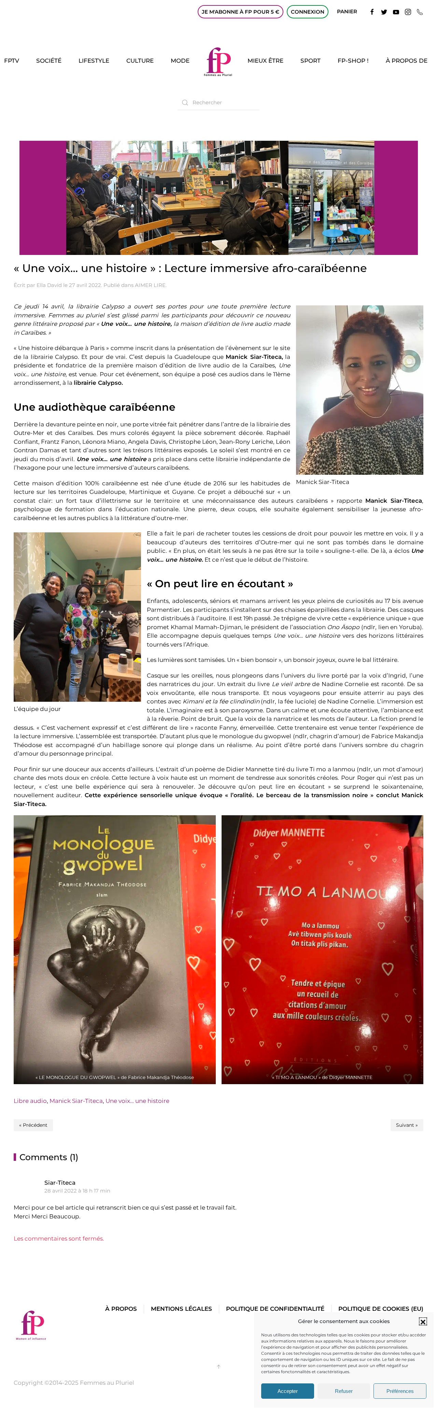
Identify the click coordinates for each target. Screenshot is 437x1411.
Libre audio (30, 1100)
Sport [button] (310, 60)
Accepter (288, 1391)
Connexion (307, 12)
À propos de (406, 60)
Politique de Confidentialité (275, 1308)
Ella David (49, 285)
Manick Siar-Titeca (76, 1100)
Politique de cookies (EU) (380, 1308)
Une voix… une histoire (137, 1100)
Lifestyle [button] (94, 60)
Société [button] (48, 60)
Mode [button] (180, 60)
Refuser (344, 1391)
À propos (121, 1308)
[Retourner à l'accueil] (218, 61)
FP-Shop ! (353, 60)
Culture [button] (140, 60)
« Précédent (33, 1125)
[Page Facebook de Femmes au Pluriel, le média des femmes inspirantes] (372, 11)
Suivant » (407, 1125)
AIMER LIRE (150, 285)
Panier (347, 11)
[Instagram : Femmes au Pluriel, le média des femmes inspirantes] (408, 11)
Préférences (400, 1391)
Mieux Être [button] (265, 60)
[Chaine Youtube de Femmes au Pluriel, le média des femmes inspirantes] (396, 11)
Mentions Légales (181, 1308)
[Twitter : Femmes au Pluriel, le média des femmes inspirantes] (384, 11)
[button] (423, 1321)
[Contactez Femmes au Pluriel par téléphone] (420, 11)
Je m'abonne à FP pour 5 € (240, 12)
